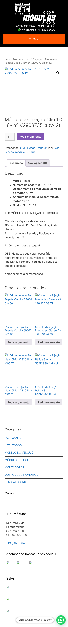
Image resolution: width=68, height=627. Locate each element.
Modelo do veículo (19, 452)
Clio (22, 147)
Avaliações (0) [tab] (37, 163)
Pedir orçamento (30, 136)
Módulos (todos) (22, 59)
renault (30, 152)
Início (8, 59)
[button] (58, 73)
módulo (20, 152)
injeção (9, 152)
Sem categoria (16, 482)
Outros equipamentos (21, 474)
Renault (42, 147)
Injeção (38, 59)
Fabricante (13, 437)
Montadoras (14, 467)
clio (57, 147)
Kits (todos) (14, 445)
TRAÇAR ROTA (15, 543)
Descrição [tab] (16, 163)
